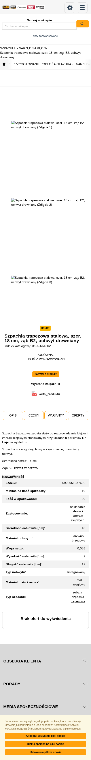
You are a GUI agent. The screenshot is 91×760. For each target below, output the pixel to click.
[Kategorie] (82, 7)
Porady (11, 684)
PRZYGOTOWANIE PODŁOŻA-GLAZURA (42, 64)
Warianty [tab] (56, 415)
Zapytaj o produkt (46, 374)
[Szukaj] (82, 23)
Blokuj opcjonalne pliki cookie (45, 744)
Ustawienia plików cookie (45, 752)
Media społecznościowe (30, 706)
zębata (78, 592)
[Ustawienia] (69, 7)
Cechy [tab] (33, 415)
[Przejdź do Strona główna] (4, 64)
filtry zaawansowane (45, 36)
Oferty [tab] (78, 415)
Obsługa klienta (22, 661)
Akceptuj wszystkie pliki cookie (45, 735)
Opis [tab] (13, 415)
